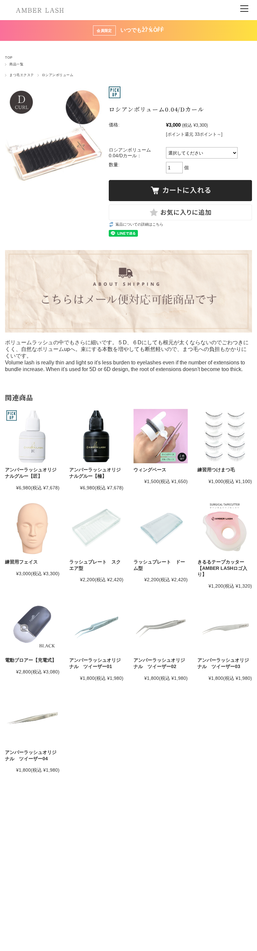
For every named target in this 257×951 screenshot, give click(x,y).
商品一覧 (16, 64)
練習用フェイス (21, 561)
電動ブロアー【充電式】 (31, 660)
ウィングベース (150, 469)
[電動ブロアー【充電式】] (32, 626)
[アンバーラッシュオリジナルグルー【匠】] (32, 436)
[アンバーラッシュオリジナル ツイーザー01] (96, 626)
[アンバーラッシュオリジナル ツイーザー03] (224, 626)
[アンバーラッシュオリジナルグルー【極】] (96, 436)
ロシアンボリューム (57, 75)
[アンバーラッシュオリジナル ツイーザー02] (161, 626)
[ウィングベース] (161, 436)
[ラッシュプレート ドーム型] (161, 528)
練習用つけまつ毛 (216, 469)
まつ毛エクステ (21, 75)
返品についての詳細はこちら (139, 224)
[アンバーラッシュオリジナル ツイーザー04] (32, 719)
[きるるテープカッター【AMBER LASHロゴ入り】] (224, 528)
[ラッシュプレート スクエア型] (96, 528)
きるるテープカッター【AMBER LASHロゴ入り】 (222, 568)
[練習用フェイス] (32, 528)
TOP (8, 57)
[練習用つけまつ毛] (224, 436)
